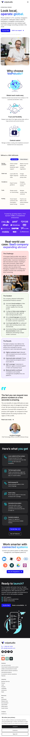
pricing (10, 461)
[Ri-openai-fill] (7, 658)
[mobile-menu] (27, 2)
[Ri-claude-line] (3, 658)
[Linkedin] (2, 651)
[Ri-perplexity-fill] (11, 658)
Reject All (15, 734)
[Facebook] (5, 651)
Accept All (15, 726)
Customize (15, 730)
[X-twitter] (8, 651)
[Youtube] (11, 651)
